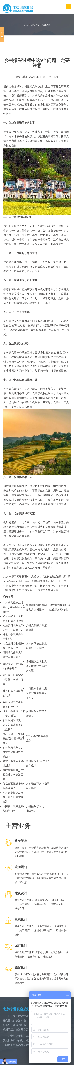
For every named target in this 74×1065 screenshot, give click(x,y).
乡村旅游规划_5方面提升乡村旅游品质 (13, 775)
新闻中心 (35, 24)
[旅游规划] (18, 8)
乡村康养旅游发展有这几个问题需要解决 (13, 797)
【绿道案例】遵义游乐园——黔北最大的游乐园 (30, 590)
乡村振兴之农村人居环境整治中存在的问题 (36, 666)
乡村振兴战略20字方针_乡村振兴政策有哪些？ (14, 607)
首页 (25, 24)
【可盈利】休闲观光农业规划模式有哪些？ (36, 693)
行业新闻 (46, 24)
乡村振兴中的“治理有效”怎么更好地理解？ (13, 738)
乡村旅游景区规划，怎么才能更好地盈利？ (13, 725)
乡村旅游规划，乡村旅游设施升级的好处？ (13, 752)
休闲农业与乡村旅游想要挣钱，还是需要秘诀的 (30, 585)
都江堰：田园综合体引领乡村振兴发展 (13, 679)
